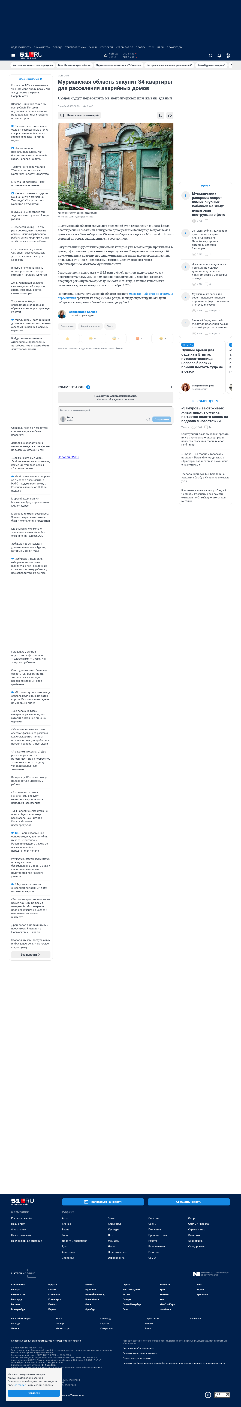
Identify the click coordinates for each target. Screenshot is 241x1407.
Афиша (93, 47)
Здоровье (68, 1257)
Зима (111, 1218)
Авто (65, 1218)
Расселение (67, 326)
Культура (113, 1229)
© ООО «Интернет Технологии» (67, 1395)
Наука (111, 1246)
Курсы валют (124, 47)
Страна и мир (196, 1229)
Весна (65, 1229)
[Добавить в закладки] (160, 115)
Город (65, 1235)
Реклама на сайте (22, 1218)
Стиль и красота (198, 1223)
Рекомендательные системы (137, 1358)
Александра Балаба (83, 312)
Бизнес (66, 1223)
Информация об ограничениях (138, 1348)
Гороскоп (106, 47)
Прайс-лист (18, 1223)
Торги (110, 326)
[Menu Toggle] (13, 56)
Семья (152, 1257)
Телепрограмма (75, 47)
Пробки (141, 47)
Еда (64, 1246)
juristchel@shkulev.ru (92, 1367)
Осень (152, 1223)
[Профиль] (228, 56)
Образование (116, 1257)
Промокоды (174, 47)
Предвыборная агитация (26, 1240)
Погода (57, 47)
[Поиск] (211, 56)
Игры (160, 47)
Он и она (153, 1218)
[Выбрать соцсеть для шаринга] (169, 115)
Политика (154, 1229)
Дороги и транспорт (74, 1240)
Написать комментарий (83, 115)
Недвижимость (21, 47)
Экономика (195, 1240)
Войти (70, 420)
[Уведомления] (219, 56)
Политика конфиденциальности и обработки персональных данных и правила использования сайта (174, 1363)
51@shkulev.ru (49, 1365)
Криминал (114, 1223)
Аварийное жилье (90, 326)
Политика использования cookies (139, 1353)
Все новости (31, 79)
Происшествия (157, 1235)
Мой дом (113, 1240)
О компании (18, 1229)
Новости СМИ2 (68, 457)
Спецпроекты (196, 1246)
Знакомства (42, 47)
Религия (153, 1252)
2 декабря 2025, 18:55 (69, 106)
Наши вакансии (21, 1235)
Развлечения (156, 1246)
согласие (20, 1385)
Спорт (192, 1218)
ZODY (152, 47)
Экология (194, 1235)
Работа (152, 1240)
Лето (111, 1235)
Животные (69, 1252)
